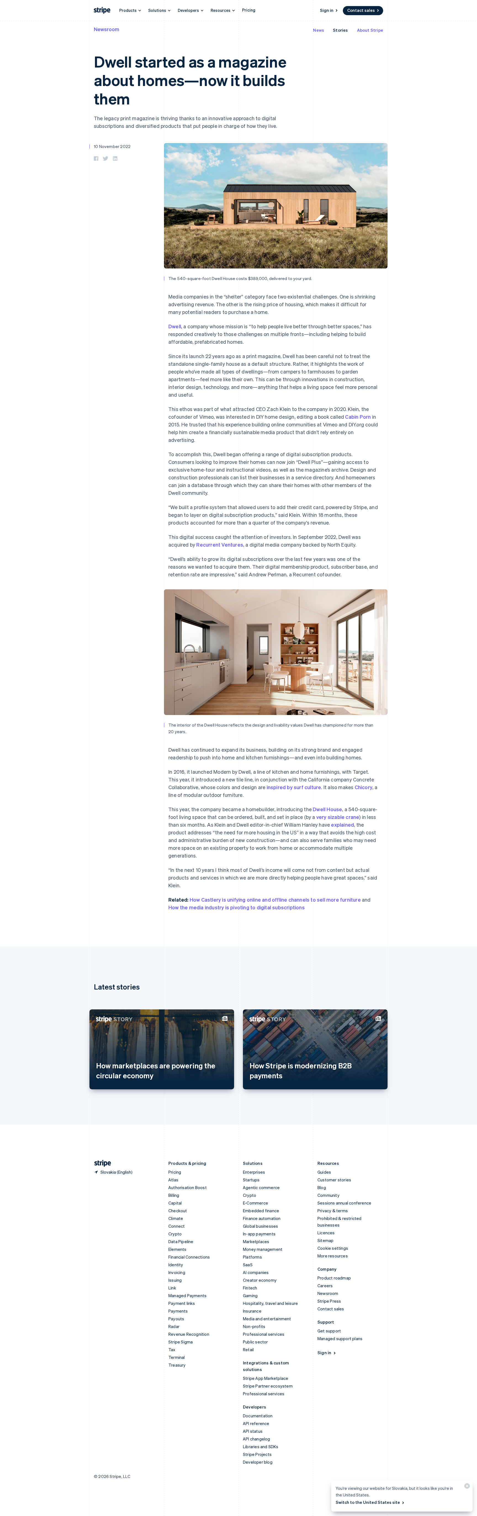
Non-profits (254, 1326)
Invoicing (176, 1272)
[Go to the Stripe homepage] (100, 1163)
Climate (175, 1218)
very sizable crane (337, 817)
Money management (262, 1249)
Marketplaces (256, 1241)
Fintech (250, 1288)
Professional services (263, 1334)
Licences (326, 1232)
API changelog (256, 1439)
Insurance (252, 1311)
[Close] (466, 1487)
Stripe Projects (257, 1454)
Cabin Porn (358, 416)
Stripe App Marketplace (265, 1378)
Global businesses (260, 1226)
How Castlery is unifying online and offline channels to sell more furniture (275, 899)
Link (172, 1288)
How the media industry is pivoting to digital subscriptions (236, 907)
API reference (256, 1423)
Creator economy (260, 1280)
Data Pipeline (181, 1241)
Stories (340, 30)
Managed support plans (339, 1338)
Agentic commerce (261, 1187)
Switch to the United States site (368, 1502)
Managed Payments (187, 1295)
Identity (175, 1264)
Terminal (176, 1357)
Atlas (173, 1179)
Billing (173, 1195)
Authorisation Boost (187, 1187)
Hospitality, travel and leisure (270, 1303)
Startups (251, 1179)
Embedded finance (261, 1210)
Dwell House (327, 809)
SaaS (248, 1264)
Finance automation (262, 1218)
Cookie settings (332, 1248)
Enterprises (254, 1172)
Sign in (326, 10)
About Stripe (370, 30)
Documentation (258, 1415)
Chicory (363, 787)
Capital (175, 1203)
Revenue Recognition (188, 1334)
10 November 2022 (112, 146)
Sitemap (325, 1240)
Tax (172, 1349)
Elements (177, 1249)
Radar (173, 1326)
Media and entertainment (267, 1318)
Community (328, 1195)
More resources (332, 1256)
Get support (329, 1331)
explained (342, 824)
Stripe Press (329, 1301)
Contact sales (361, 10)
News (318, 30)
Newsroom (106, 29)
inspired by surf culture (294, 787)
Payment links (181, 1303)
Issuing (175, 1280)
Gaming (250, 1295)
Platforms (252, 1257)
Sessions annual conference (344, 1203)
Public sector (255, 1342)
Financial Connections (189, 1257)
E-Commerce (255, 1203)
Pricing (248, 9)
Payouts (176, 1318)
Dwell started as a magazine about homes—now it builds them (190, 80)
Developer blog (257, 1462)
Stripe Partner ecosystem (268, 1386)
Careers (325, 1285)
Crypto (175, 1234)
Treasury (177, 1365)
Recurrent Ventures (219, 544)
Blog (321, 1187)
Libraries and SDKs (261, 1446)
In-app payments (259, 1234)
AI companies (256, 1272)
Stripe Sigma (180, 1342)
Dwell (174, 326)
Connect (176, 1226)
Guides (324, 1172)
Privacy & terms (332, 1210)
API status (253, 1431)
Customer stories (334, 1179)
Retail (248, 1349)
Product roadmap (334, 1278)
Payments (178, 1311)
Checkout (177, 1210)
